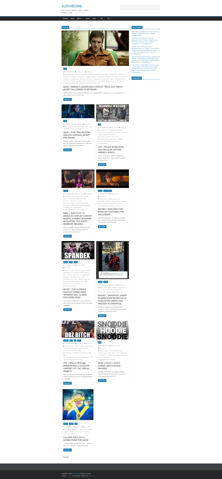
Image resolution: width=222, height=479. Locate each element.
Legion (112, 79)
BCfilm (101, 287)
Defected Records (67, 272)
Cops (125, 132)
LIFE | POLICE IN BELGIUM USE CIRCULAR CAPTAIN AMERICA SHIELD (111, 149)
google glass (74, 348)
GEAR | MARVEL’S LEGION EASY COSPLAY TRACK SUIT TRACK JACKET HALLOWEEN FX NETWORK (92, 88)
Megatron (86, 272)
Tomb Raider (66, 207)
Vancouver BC (115, 292)
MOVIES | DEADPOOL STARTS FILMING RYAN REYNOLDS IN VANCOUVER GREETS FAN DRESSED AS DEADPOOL (112, 299)
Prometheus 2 (102, 355)
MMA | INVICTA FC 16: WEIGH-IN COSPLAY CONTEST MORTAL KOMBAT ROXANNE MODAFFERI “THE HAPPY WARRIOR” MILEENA (77, 218)
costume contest (85, 196)
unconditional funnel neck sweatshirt (107, 359)
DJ (73, 272)
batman (66, 270)
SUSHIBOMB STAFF (69, 72)
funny (110, 134)
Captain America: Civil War (113, 132)
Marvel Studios (101, 292)
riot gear (120, 139)
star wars (65, 281)
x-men (98, 83)
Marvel (123, 79)
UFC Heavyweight (73, 359)
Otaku (64, 355)
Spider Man (115, 141)
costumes (115, 199)
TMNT (85, 281)
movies (119, 203)
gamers (74, 198)
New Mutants (94, 81)
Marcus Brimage (77, 350)
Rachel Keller (76, 83)
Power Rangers (73, 277)
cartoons (71, 270)
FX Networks (66, 79)
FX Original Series (74, 79)
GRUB (72, 18)
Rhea (83, 277)
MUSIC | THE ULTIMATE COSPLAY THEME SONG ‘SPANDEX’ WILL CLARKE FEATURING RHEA (75, 293)
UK (73, 283)
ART (101, 18)
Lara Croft (79, 201)
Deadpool (115, 287)
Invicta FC (83, 198)
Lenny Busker (118, 79)
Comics (65, 262)
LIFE (108, 18)
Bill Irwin (90, 74)
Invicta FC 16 (66, 201)
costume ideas (100, 76)
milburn (114, 353)
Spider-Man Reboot (102, 143)
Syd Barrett (82, 83)
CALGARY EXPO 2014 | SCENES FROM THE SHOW (75, 438)
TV (71, 283)
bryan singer (105, 74)
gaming (78, 198)
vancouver (108, 292)
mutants (88, 81)
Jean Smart (82, 79)
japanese (80, 348)
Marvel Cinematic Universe (104, 137)
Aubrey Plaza (84, 74)
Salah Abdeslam (107, 141)
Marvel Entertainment (103, 139)
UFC (71, 207)
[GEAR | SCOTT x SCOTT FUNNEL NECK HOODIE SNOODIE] (112, 330)
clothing (101, 350)
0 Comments (89, 72)
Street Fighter (86, 205)
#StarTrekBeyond (69, 126)
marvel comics (66, 81)
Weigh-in (80, 359)
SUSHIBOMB (72, 6)
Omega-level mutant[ (111, 81)
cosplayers (93, 76)
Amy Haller (77, 74)
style (85, 129)
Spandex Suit (87, 279)
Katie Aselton (97, 79)
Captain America (102, 132)
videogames (83, 210)
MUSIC (88, 18)
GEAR (94, 18)
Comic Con (77, 270)
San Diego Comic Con (68, 279)
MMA (87, 203)
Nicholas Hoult (101, 205)
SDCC (76, 279)
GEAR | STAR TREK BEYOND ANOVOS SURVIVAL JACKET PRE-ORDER (76, 135)
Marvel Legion (74, 81)
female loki (86, 431)
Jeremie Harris (89, 79)
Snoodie (104, 357)
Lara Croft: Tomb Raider (69, 203)
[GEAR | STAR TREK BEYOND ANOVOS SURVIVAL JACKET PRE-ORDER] (78, 111)
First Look (121, 76)
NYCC (88, 275)
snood (99, 357)
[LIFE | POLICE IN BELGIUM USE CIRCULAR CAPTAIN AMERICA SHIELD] (112, 113)
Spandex (80, 279)
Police (115, 139)
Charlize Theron (103, 199)
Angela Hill (67, 196)
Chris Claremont (82, 76)
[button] (82, 18)
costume (87, 126)
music (64, 275)
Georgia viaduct (122, 287)
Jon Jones (86, 348)
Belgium (121, 130)
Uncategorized (107, 190)
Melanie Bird (82, 81)
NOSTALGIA (83, 275)
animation (67, 346)
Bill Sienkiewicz (97, 74)
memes (111, 139)
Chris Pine (76, 126)
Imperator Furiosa (116, 201)
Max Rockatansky (113, 203)
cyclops (71, 431)
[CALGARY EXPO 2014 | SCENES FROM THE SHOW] (78, 404)
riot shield (100, 141)
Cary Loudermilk (113, 74)
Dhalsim (65, 198)
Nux (107, 205)
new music (69, 275)
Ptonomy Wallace (67, 83)
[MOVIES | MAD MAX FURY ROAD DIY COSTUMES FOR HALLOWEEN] (112, 178)
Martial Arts (85, 353)
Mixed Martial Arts (80, 203)
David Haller (115, 76)
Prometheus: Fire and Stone (113, 355)
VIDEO (75, 262)
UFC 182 (66, 359)
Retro (79, 277)
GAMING (65, 18)
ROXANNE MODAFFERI (76, 205)
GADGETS (66, 340)
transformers (66, 283)
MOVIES (79, 18)
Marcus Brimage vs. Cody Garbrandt (72, 353)
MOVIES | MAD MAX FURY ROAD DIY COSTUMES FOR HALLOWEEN (111, 212)
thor (69, 434)
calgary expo (75, 429)
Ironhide (81, 272)
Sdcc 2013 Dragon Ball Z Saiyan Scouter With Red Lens (76, 357)
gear (91, 126)
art (65, 429)
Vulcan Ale (73, 434)
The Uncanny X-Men (91, 83)
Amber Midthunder (69, 74)
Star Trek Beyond (79, 129)
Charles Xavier (121, 74)
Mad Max (123, 201)
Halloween (108, 201)
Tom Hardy (111, 205)
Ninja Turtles (76, 275)
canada (105, 287)
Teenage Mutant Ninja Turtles (76, 281)
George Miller (101, 201)
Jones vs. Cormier (67, 350)
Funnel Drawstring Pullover (115, 350)
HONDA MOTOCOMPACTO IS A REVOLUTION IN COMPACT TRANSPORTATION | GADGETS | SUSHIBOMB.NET (145, 33)
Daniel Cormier (89, 346)
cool (122, 132)
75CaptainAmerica (113, 130)
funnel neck (100, 353)
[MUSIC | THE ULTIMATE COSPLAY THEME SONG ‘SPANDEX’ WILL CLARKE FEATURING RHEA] (78, 250)
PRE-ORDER (66, 129)
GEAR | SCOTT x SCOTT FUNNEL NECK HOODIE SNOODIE (109, 365)
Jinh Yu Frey (73, 201)
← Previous (65, 457)
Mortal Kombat (67, 205)
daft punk (76, 431)
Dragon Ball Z (67, 348)
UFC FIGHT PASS (77, 207)
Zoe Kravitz (117, 205)
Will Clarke (77, 283)
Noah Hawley (102, 81)
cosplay (88, 76)
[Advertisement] (140, 7)
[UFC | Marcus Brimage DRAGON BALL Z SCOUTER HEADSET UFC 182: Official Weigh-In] (78, 329)
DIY (119, 199)
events (81, 431)
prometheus (124, 353)
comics (85, 429)
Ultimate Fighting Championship (71, 210)
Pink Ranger (66, 277)
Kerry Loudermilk (105, 79)
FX (125, 76)
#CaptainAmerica (103, 130)
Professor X (120, 81)
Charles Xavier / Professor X (70, 76)
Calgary (69, 429)
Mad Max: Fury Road (103, 203)
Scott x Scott (123, 355)
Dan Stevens (108, 76)
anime (72, 346)
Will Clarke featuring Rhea (69, 286)
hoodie (109, 353)
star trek (72, 129)
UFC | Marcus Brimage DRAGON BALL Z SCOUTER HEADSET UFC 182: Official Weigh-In (76, 366)
